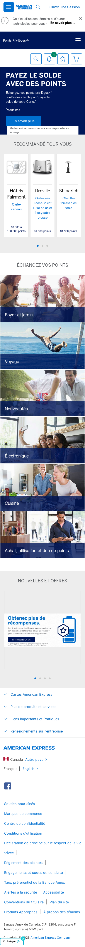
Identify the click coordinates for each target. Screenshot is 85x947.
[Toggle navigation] (78, 40)
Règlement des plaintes (23, 862)
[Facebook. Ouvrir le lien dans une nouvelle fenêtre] (7, 786)
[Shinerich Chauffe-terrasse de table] (68, 167)
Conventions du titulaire (24, 902)
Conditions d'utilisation (23, 833)
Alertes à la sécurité (20, 892)
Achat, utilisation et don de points (42, 534)
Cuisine (42, 487)
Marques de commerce (23, 813)
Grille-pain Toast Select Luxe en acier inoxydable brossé (42, 208)
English (28, 768)
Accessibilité (53, 892)
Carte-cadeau (16, 206)
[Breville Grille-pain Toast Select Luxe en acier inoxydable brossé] (42, 167)
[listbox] (42, 201)
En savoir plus (23, 120)
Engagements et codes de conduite (33, 872)
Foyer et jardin (42, 298)
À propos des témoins (61, 912)
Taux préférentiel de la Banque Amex (34, 882)
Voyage (42, 345)
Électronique (42, 440)
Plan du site (59, 902)
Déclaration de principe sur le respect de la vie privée (42, 848)
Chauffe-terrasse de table (69, 203)
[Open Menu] (8, 7)
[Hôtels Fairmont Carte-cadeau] (16, 167)
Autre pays (34, 759)
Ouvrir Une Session (64, 6)
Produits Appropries (20, 912)
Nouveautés (42, 393)
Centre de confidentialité (24, 823)
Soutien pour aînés (19, 804)
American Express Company (51, 937)
